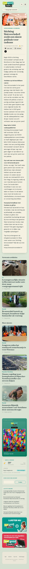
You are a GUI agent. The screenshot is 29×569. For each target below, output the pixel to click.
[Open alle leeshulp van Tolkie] (5, 51)
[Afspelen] (14, 440)
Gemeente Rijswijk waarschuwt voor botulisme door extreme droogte (14, 407)
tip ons (15, 556)
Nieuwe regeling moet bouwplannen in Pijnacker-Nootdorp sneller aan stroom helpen (14, 377)
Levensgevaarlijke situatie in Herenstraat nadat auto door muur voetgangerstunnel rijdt (13, 283)
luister (10, 556)
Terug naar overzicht (11, 9)
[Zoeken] (21, 4)
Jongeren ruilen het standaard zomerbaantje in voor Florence (14, 347)
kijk (5, 556)
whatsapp (21, 556)
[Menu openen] (25, 4)
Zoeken (20, 482)
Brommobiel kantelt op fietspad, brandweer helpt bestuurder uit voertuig (13, 313)
